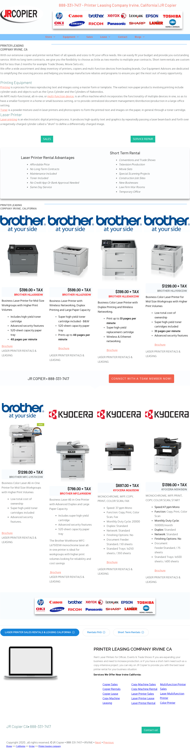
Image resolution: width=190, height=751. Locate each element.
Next (98, 742)
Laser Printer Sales (142, 693)
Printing (5, 87)
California (20, 746)
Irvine (32, 746)
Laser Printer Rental (143, 703)
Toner (4, 110)
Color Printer (167, 702)
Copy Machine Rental (144, 689)
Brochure (7, 346)
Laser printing (8, 119)
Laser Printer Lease (142, 698)
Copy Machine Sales (143, 684)
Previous (108, 742)
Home (9, 746)
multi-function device (60, 96)
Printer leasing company (49, 746)
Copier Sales (110, 684)
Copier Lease (110, 693)
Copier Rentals (112, 689)
